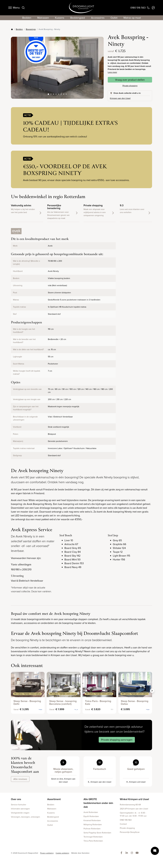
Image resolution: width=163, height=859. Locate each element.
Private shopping (130, 85)
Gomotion (86, 853)
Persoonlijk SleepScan (130, 832)
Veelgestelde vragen (20, 812)
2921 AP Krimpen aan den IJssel (134, 808)
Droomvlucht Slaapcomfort (81, 7)
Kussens (59, 18)
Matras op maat (132, 18)
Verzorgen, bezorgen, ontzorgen (25, 816)
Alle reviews (20, 779)
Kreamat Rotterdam (92, 820)
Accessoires (97, 18)
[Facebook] (122, 853)
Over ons (16, 799)
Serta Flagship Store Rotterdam (97, 832)
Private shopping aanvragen (116, 740)
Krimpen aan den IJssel (120, 98)
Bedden (26, 18)
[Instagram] (132, 853)
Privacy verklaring (47, 853)
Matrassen (43, 18)
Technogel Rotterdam (93, 836)
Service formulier (18, 804)
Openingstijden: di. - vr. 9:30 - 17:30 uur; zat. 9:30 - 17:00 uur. (133, 814)
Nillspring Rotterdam (93, 824)
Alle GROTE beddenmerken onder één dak (98, 803)
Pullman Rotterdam (92, 828)
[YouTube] (137, 853)
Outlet (114, 18)
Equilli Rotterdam (91, 816)
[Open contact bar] (155, 851)
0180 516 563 (126, 819)
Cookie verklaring (62, 853)
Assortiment (54, 799)
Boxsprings (31, 29)
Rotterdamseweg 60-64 (130, 804)
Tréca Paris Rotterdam (93, 840)
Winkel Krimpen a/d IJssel (134, 799)
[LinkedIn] (127, 853)
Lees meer (112, 72)
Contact (123, 824)
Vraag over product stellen (130, 80)
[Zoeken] (23, 7)
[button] (100, 66)
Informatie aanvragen (20, 808)
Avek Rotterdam (91, 812)
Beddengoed (77, 18)
